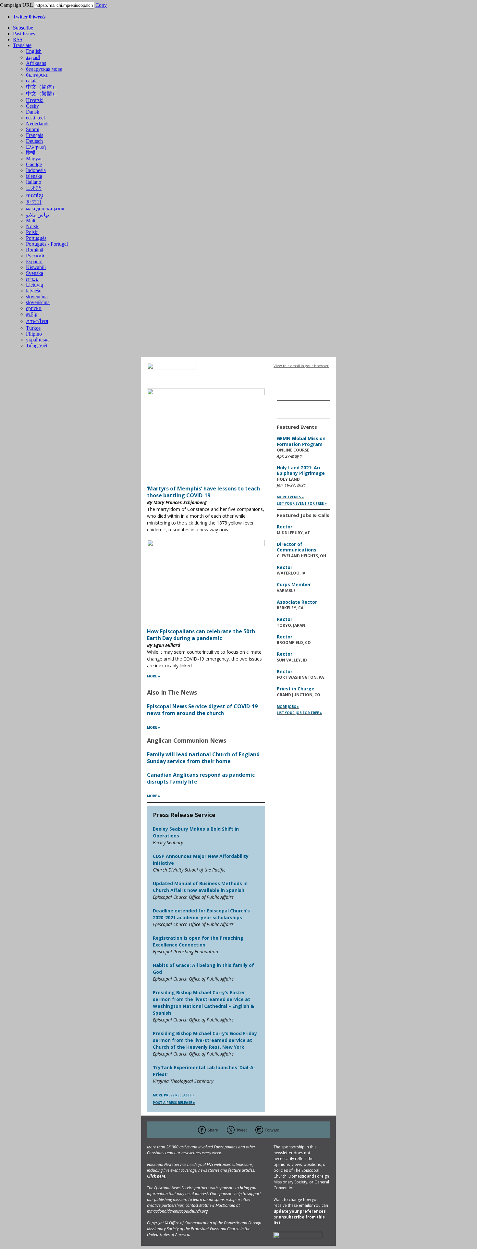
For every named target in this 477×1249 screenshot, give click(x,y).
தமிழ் (31, 314)
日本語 (34, 188)
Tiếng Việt (36, 345)
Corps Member (294, 584)
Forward (272, 1130)
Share (212, 1130)
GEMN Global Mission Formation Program (301, 441)
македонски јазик (45, 208)
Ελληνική (36, 147)
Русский (35, 255)
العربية (33, 57)
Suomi (32, 129)
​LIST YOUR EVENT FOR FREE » (302, 503)
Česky (32, 106)
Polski (32, 232)
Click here (156, 1176)
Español (34, 261)
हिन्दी (30, 152)
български (37, 75)
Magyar (34, 158)
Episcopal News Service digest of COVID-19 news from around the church (202, 710)
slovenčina (37, 296)
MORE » (153, 676)
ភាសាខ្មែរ (34, 195)
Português (36, 238)
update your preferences (300, 1211)
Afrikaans (36, 63)
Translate (22, 45)
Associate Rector (297, 602)
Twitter (29, 16)
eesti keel (35, 117)
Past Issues (24, 33)
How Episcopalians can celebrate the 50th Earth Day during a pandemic (201, 635)
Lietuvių (34, 285)
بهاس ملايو (37, 214)
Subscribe (23, 28)
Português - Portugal (47, 244)
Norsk (32, 226)
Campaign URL (16, 5)
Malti (31, 220)
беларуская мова (44, 69)
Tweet (241, 1130)
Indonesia (36, 170)
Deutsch (34, 141)
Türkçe (33, 328)
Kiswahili (36, 267)
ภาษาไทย (37, 321)
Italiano (33, 182)
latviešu (34, 290)
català (32, 80)
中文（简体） (41, 87)
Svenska (34, 273)
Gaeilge (34, 164)
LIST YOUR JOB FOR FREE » (299, 713)
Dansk (32, 112)
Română (34, 250)
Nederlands (37, 123)
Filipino (34, 334)
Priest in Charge (295, 689)
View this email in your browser (301, 365)
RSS (17, 39)
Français (34, 135)
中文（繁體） (41, 93)
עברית (32, 279)
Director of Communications (296, 547)
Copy (101, 5)
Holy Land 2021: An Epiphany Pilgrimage (301, 470)
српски (34, 308)
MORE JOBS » (288, 706)
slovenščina (38, 302)
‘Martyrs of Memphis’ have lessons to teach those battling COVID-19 (203, 492)
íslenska (34, 176)
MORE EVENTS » (290, 497)
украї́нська (38, 339)
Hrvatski (34, 100)
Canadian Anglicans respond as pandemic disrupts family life (201, 778)
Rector (284, 527)
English (34, 51)
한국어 (34, 202)
